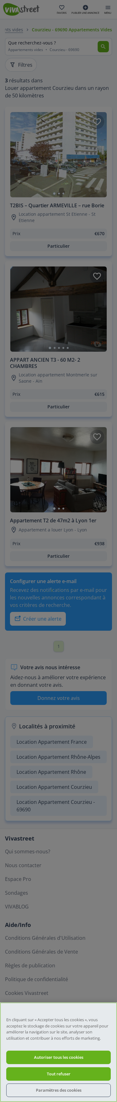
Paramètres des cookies (58, 1090)
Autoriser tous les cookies (58, 1057)
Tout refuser (59, 1074)
